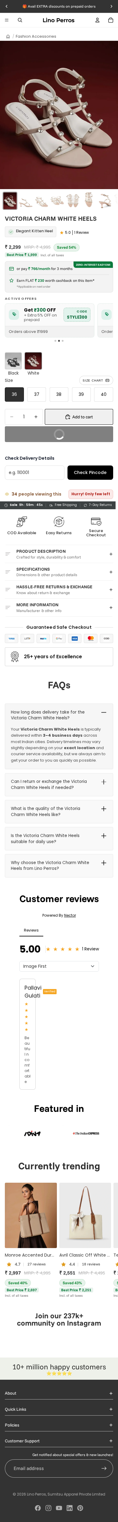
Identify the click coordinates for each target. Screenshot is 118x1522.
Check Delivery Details (29, 458)
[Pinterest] (80, 1508)
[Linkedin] (69, 1508)
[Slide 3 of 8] (41, 200)
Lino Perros (36, 1494)
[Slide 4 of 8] (57, 200)
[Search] (20, 20)
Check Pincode (90, 472)
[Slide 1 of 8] (10, 200)
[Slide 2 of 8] (25, 200)
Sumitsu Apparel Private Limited (76, 1494)
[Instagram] (48, 1508)
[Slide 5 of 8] (73, 200)
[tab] (55, 341)
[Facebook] (37, 1508)
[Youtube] (59, 1508)
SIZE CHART (93, 380)
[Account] (97, 20)
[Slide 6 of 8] (88, 200)
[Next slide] (106, 1240)
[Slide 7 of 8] (104, 200)
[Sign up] (104, 1468)
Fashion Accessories (36, 36)
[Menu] (6, 20)
